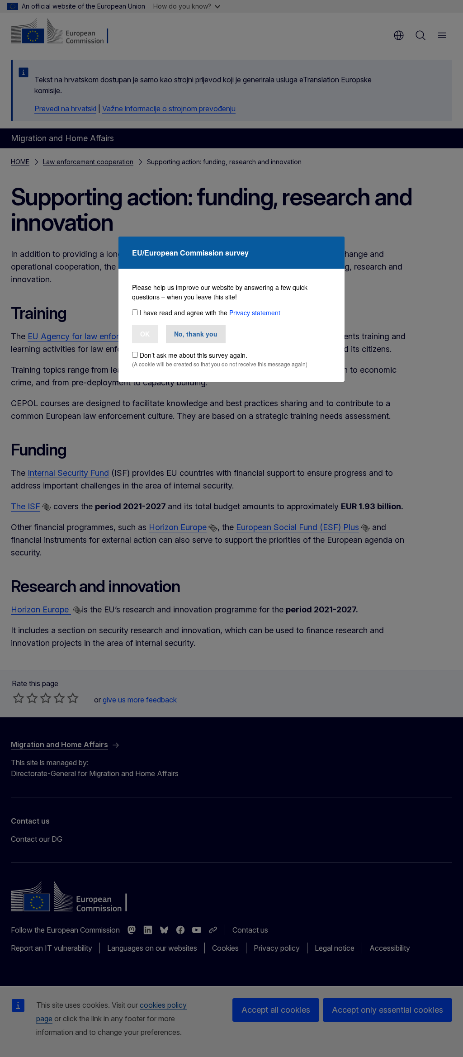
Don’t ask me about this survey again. (193, 355)
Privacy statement (254, 312)
